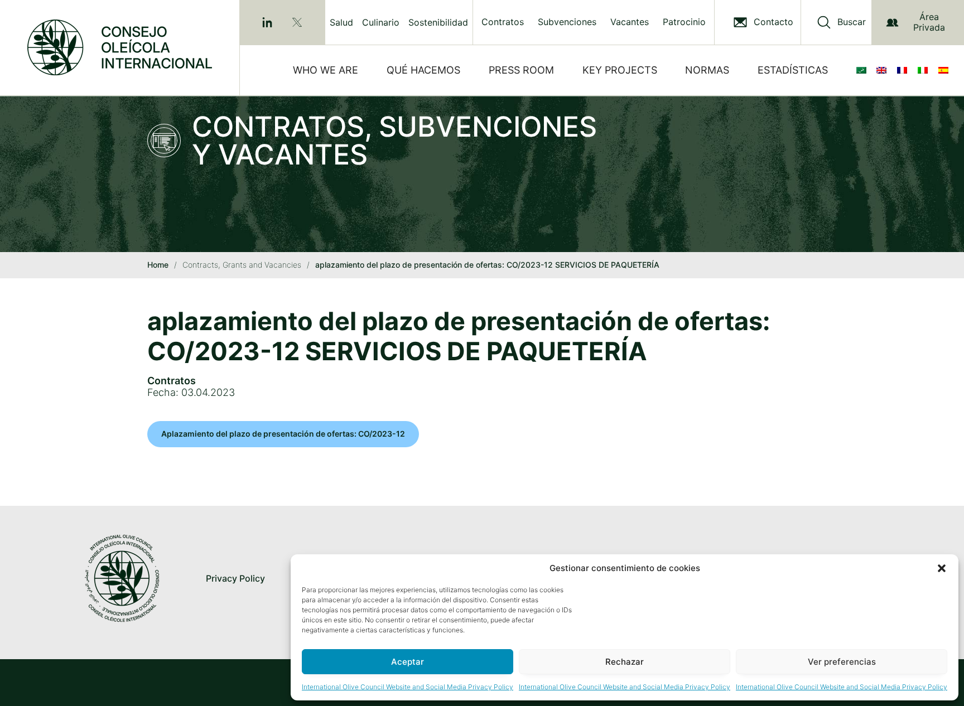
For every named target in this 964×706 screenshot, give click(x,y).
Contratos (502, 22)
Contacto (773, 22)
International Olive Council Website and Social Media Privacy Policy (407, 687)
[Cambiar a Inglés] (883, 70)
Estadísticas (793, 70)
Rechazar (624, 661)
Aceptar (407, 661)
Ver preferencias (842, 661)
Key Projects (619, 70)
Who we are (325, 70)
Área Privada (929, 22)
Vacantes (629, 22)
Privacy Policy (235, 578)
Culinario (380, 22)
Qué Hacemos (423, 70)
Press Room (521, 70)
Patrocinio (684, 22)
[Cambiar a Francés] (904, 70)
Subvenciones (567, 22)
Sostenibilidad (438, 22)
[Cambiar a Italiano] (925, 70)
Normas (707, 70)
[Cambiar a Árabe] (863, 70)
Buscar (851, 22)
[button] (941, 568)
